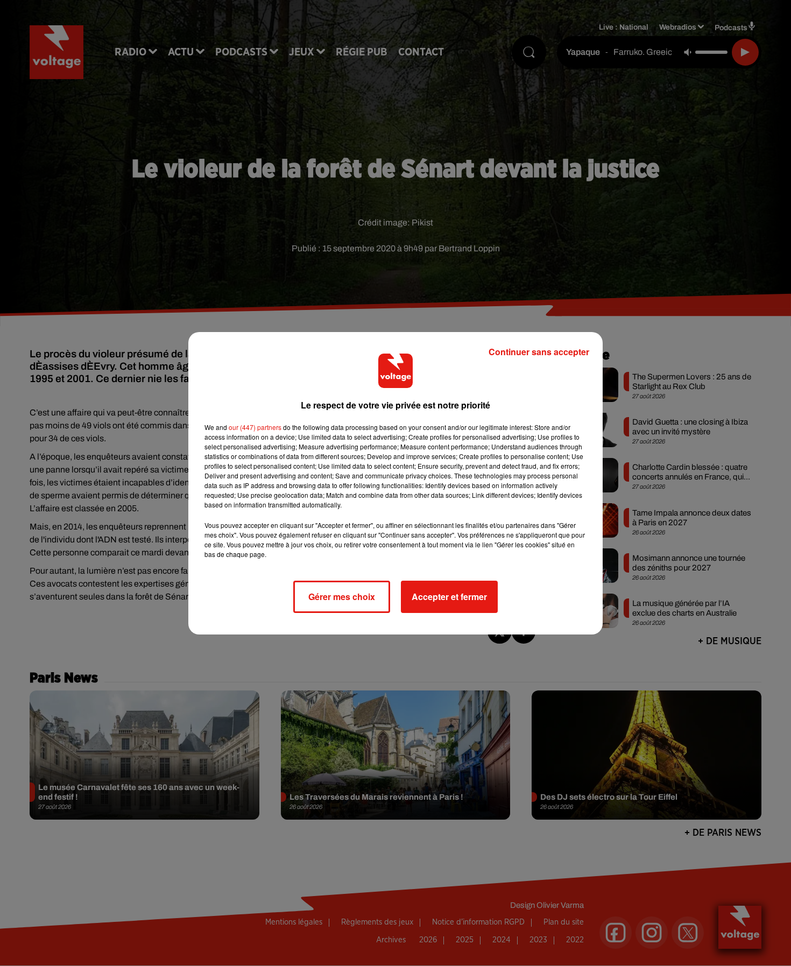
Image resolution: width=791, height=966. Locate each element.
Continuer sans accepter (539, 351)
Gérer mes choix (341, 596)
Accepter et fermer (449, 596)
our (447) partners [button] (255, 427)
